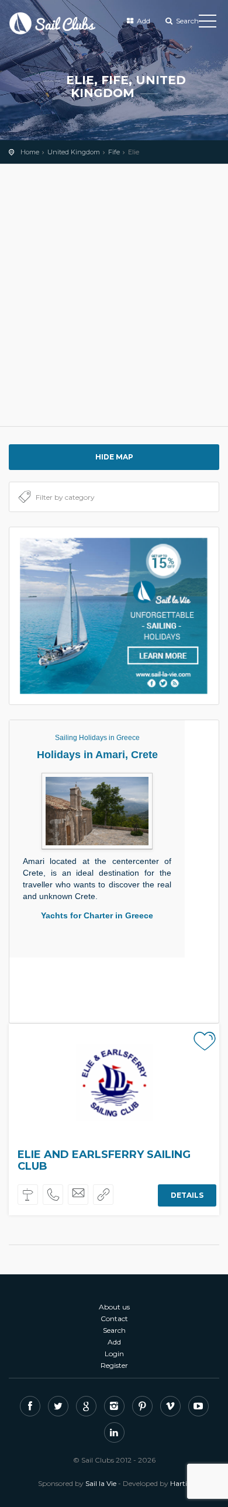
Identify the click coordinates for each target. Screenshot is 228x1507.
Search (186, 20)
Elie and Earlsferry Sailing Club (104, 1160)
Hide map (114, 456)
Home (29, 152)
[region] (114, 295)
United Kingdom (73, 152)
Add (142, 20)
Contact (114, 1318)
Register (114, 1365)
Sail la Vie (100, 1483)
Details (187, 1195)
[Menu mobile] (207, 23)
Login (114, 1353)
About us (114, 1306)
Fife (114, 152)
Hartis (180, 1483)
